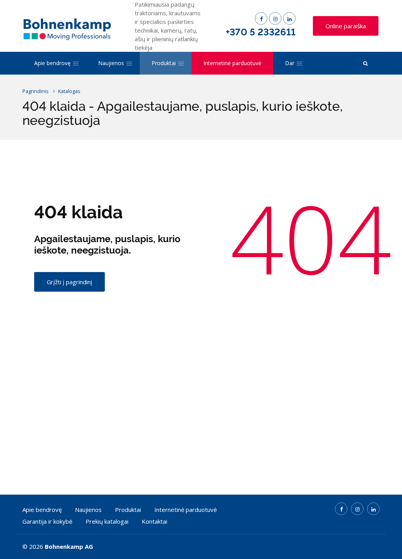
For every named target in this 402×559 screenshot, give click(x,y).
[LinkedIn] (289, 18)
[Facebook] (261, 18)
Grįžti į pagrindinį (69, 282)
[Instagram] (275, 18)
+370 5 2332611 (261, 32)
